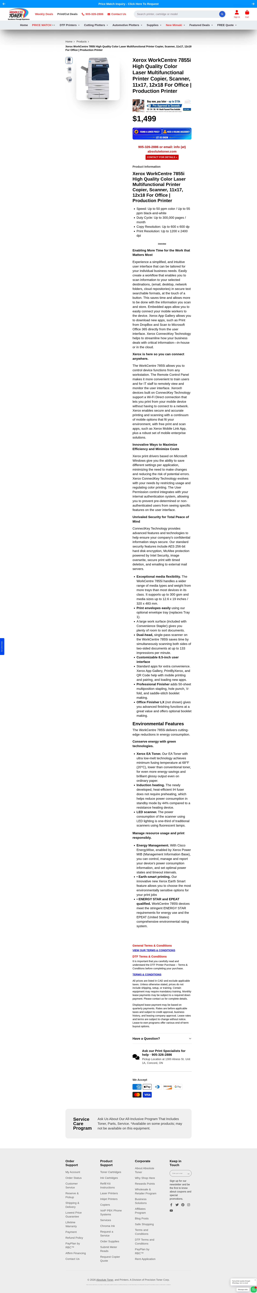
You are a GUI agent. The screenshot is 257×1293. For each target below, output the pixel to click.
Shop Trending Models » (144, 663)
